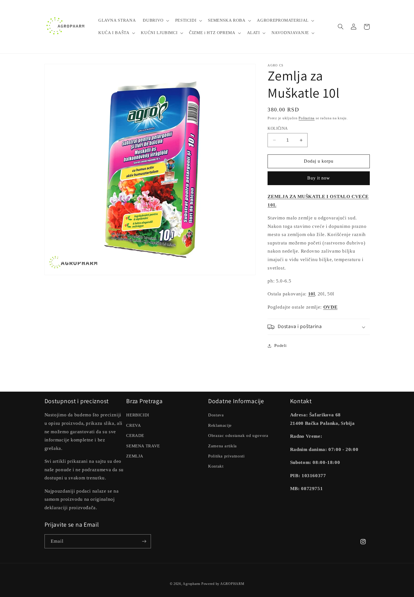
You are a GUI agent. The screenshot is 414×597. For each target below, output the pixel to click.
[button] (155, 20)
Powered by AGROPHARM (222, 583)
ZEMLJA (134, 456)
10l (311, 294)
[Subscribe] (143, 541)
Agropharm (191, 583)
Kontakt (215, 466)
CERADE (135, 435)
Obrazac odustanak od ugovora (238, 435)
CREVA (133, 425)
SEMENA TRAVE (143, 446)
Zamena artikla (222, 446)
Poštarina (307, 118)
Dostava (216, 415)
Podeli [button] (280, 345)
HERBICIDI (137, 415)
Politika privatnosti (226, 456)
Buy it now (318, 178)
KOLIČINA (278, 128)
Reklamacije (220, 425)
